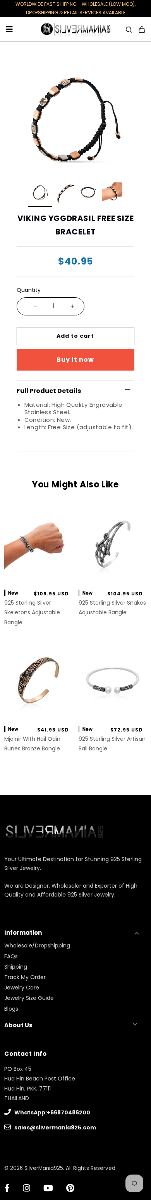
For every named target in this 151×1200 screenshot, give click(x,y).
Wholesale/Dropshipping (37, 945)
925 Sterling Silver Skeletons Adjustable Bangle (32, 612)
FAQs (11, 956)
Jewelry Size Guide (29, 998)
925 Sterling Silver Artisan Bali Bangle (112, 743)
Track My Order (25, 977)
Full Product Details (49, 390)
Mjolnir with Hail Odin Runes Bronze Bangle (32, 743)
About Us (18, 1025)
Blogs (11, 1009)
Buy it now (75, 359)
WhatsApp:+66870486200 (51, 1112)
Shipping (15, 967)
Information (23, 933)
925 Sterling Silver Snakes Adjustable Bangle (112, 607)
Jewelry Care (21, 987)
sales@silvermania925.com (54, 1127)
